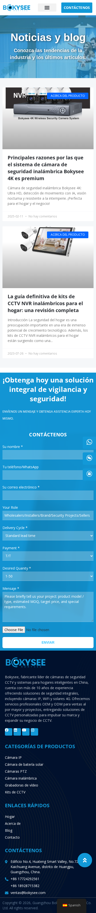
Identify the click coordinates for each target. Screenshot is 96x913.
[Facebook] (8, 732)
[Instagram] (34, 732)
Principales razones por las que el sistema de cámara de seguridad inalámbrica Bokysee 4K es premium (46, 168)
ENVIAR (48, 642)
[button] (47, 7)
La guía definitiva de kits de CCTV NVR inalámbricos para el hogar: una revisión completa (45, 303)
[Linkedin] (17, 732)
